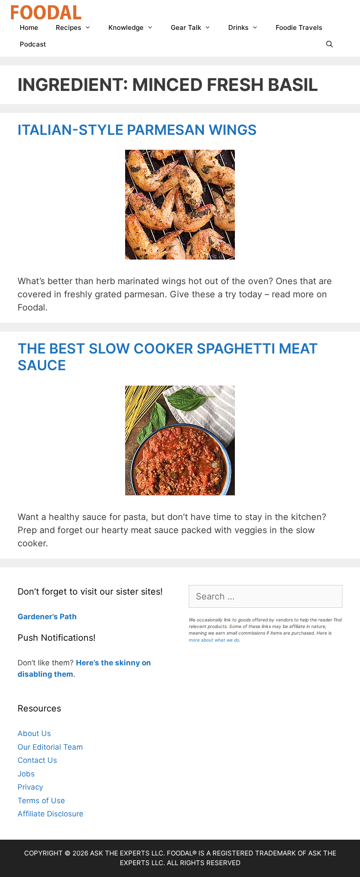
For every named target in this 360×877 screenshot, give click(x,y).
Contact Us (37, 760)
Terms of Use (41, 800)
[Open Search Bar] (329, 44)
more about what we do (214, 639)
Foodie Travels (299, 27)
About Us (34, 733)
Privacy (30, 787)
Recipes (68, 27)
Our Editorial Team (50, 747)
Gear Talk (186, 27)
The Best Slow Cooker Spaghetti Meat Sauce (168, 357)
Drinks (238, 27)
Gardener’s (38, 616)
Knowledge (126, 27)
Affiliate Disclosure (50, 813)
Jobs (26, 773)
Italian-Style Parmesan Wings (137, 129)
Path (67, 616)
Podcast (33, 44)
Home (29, 27)
